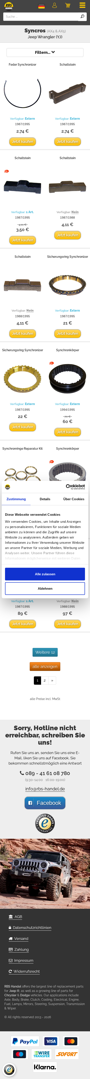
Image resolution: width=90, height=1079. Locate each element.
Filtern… (43, 52)
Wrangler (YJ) (50, 37)
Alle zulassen (45, 574)
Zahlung (21, 949)
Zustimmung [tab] (16, 499)
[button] (54, 6)
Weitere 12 (45, 652)
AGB (17, 916)
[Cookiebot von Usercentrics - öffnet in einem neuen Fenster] (66, 487)
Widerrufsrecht (26, 971)
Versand (20, 938)
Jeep (32, 37)
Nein (75, 212)
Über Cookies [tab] (73, 499)
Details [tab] (45, 499)
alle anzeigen (45, 666)
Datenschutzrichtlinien (31, 927)
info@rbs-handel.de (45, 788)
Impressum (22, 960)
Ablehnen (45, 588)
